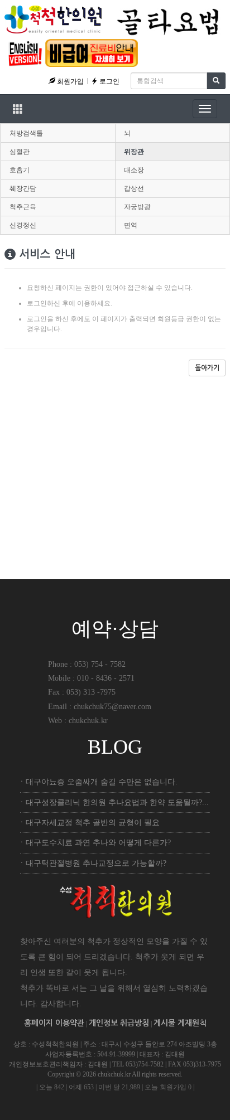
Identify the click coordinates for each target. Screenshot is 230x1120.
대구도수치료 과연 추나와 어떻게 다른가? (98, 842)
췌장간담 (22, 188)
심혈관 (19, 152)
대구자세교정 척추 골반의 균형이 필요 (93, 822)
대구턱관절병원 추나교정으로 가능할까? (96, 863)
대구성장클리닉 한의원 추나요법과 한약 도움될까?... (117, 802)
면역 (130, 225)
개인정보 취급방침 (119, 1023)
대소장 (134, 170)
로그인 (108, 81)
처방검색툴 (26, 133)
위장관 (134, 152)
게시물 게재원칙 (180, 1023)
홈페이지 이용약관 (54, 1023)
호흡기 (19, 170)
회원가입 (69, 81)
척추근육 (22, 207)
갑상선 (134, 188)
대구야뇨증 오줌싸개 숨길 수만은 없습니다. (102, 782)
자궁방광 (137, 207)
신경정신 (22, 225)
